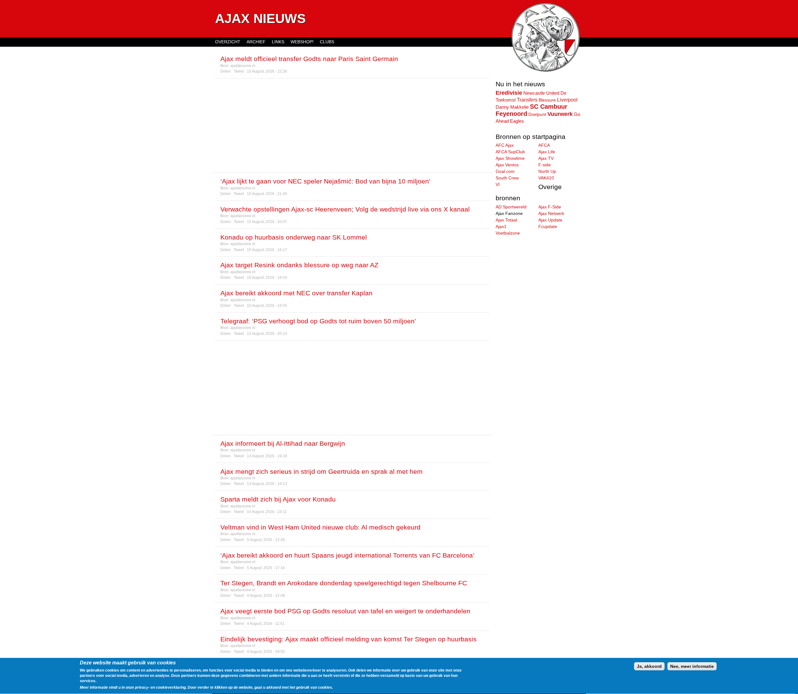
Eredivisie (509, 93)
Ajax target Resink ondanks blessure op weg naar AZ (299, 265)
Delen (225, 71)
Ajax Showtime (510, 158)
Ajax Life (546, 151)
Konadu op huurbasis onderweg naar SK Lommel (293, 237)
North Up (547, 171)
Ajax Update (550, 219)
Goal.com (505, 171)
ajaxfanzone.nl (242, 66)
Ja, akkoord (649, 666)
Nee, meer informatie (692, 666)
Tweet (239, 71)
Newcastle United (541, 93)
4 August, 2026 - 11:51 (266, 623)
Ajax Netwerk (551, 213)
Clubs (327, 41)
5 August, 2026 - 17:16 (266, 568)
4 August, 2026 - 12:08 (266, 595)
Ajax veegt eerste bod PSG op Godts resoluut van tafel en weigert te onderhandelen (345, 611)
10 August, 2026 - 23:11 (267, 512)
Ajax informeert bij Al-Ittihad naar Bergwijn (282, 443)
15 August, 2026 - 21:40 (267, 194)
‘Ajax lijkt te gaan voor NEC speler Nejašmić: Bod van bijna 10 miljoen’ (325, 181)
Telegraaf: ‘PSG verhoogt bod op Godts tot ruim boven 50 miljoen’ (318, 321)
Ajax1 (501, 226)
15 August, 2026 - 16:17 (267, 250)
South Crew (507, 177)
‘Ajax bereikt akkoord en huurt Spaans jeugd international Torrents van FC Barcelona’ (347, 555)
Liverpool (567, 99)
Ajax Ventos (507, 164)
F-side (544, 164)
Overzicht (227, 41)
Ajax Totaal (506, 219)
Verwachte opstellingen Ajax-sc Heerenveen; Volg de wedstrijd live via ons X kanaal (345, 209)
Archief (256, 41)
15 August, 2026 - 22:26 (267, 71)
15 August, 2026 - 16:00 (267, 305)
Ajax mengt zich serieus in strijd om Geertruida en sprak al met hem (321, 471)
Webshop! (302, 41)
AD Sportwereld (511, 206)
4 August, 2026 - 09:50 (266, 652)
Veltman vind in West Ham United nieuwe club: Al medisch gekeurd (320, 527)
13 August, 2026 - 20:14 (267, 333)
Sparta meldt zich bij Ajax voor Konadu (278, 499)
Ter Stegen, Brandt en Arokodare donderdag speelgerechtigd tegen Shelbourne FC (343, 583)
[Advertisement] (352, 125)
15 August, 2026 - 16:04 (267, 277)
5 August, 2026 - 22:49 (266, 540)
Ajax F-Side (549, 206)
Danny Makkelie (512, 107)
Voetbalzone (508, 233)
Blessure (547, 99)
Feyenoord (511, 113)
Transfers (527, 99)
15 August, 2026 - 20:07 (267, 222)
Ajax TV (546, 158)
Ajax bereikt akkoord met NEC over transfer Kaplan (296, 293)
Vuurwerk (560, 114)
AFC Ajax (505, 145)
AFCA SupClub (510, 151)
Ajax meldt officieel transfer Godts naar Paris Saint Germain (309, 58)
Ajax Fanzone (509, 213)
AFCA (544, 145)
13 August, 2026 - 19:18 (267, 456)
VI (498, 184)
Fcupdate (547, 226)
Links (278, 41)
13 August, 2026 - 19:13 (267, 484)
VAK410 (546, 177)
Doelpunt (537, 114)
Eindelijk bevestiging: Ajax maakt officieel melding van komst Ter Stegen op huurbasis (348, 639)
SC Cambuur (548, 106)
